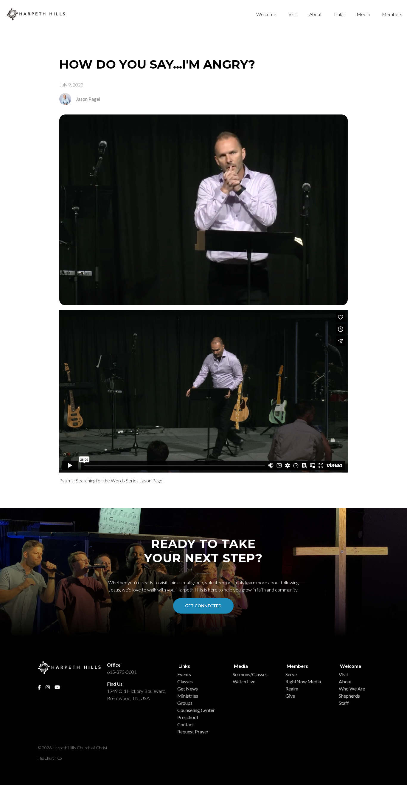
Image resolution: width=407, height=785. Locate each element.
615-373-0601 (122, 672)
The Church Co (50, 758)
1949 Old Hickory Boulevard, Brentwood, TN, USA (136, 694)
